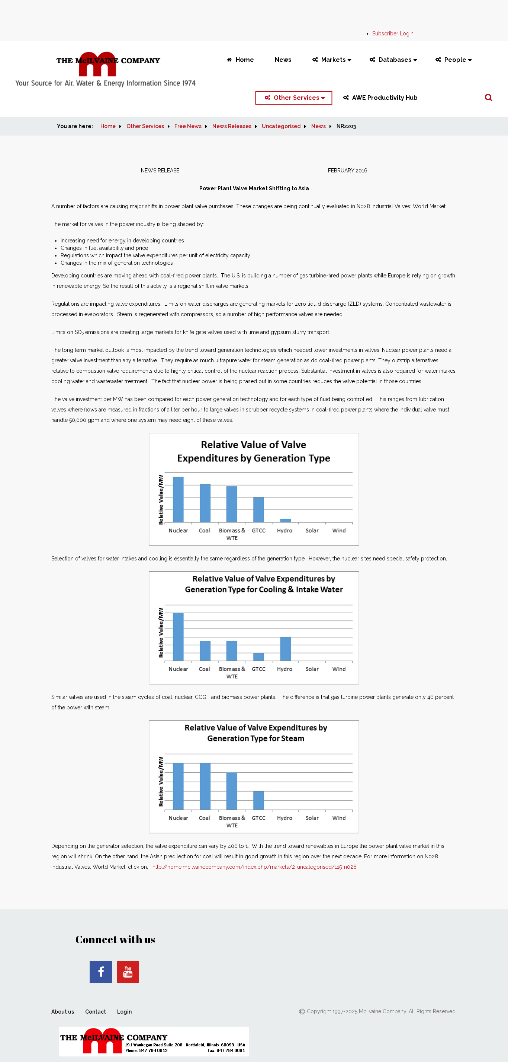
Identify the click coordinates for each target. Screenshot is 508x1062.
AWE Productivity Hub (385, 97)
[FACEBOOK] (101, 972)
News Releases (231, 126)
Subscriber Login (393, 33)
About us (62, 1012)
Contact (95, 1012)
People (455, 59)
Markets (333, 59)
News (283, 59)
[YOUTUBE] (128, 972)
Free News (188, 126)
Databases (395, 59)
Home (245, 59)
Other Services (296, 97)
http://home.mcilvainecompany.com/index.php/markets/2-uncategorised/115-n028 (254, 867)
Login (124, 1012)
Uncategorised (281, 126)
